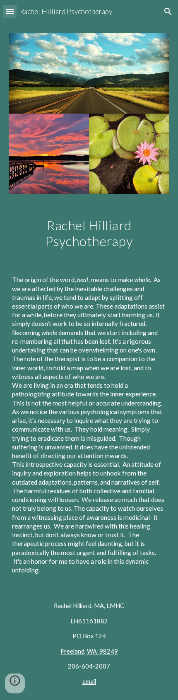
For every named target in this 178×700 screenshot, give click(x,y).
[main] (89, 233)
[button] (10, 11)
